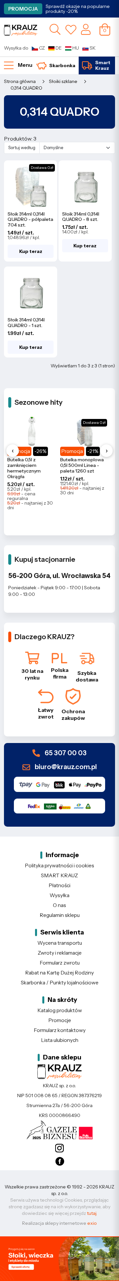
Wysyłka (59, 895)
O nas (59, 905)
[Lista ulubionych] (71, 29)
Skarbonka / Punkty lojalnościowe (60, 982)
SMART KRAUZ (59, 875)
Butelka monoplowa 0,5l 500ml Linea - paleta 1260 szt (82, 465)
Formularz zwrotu (60, 963)
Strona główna (20, 81)
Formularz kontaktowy (60, 1030)
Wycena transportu (59, 943)
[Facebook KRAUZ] (59, 1162)
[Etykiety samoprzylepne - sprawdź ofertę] (59, 1258)
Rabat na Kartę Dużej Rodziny (59, 973)
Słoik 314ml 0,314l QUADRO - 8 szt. (80, 217)
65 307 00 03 (65, 753)
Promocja (23, 9)
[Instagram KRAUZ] (59, 1148)
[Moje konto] (86, 29)
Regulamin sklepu (60, 915)
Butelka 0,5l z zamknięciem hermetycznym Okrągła (24, 468)
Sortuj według (21, 147)
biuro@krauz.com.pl (65, 767)
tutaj (91, 1213)
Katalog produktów (59, 1010)
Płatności (59, 885)
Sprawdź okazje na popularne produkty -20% (78, 9)
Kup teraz (30, 251)
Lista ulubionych (59, 1040)
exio (92, 1223)
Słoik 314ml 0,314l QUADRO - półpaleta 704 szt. (30, 219)
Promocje (59, 1020)
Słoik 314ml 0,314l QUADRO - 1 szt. (26, 322)
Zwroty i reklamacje (60, 953)
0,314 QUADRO (26, 88)
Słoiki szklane (63, 81)
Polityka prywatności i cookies (59, 865)
